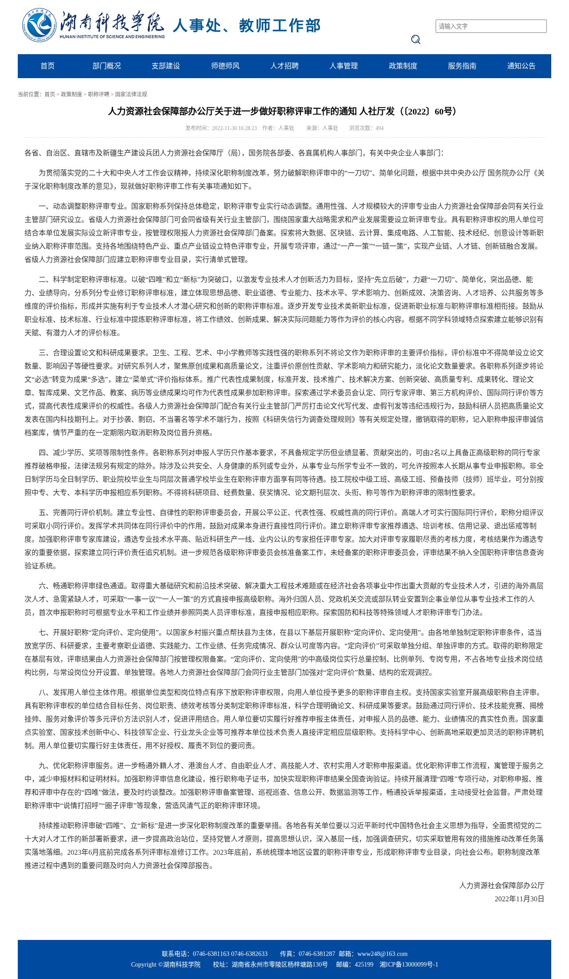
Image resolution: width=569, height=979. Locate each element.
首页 (47, 66)
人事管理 (343, 66)
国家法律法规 (131, 94)
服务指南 (462, 66)
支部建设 (166, 66)
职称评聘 (98, 94)
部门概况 (106, 66)
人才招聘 (284, 66)
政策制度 (403, 66)
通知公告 (521, 66)
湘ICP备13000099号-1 (409, 964)
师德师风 (225, 66)
